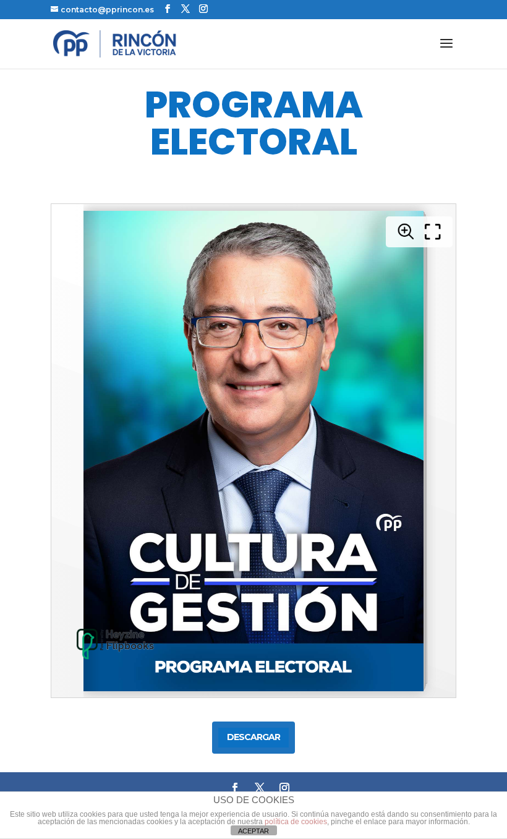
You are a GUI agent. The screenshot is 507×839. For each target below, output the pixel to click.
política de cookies (296, 821)
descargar (253, 737)
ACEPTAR (253, 831)
